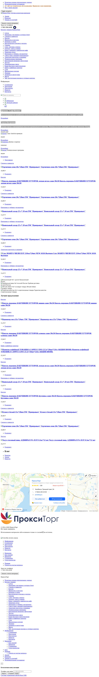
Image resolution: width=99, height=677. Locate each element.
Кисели (7, 38)
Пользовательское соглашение (15, 4)
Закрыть (4, 673)
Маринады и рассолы (12, 40)
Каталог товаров (10, 582)
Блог (6, 650)
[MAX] (14, 27)
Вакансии (8, 556)
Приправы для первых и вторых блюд (17, 35)
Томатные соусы (10, 52)
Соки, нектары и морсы (12, 47)
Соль (6, 69)
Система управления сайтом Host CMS (13, 675)
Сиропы (7, 45)
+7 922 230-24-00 (6, 27)
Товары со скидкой (11, 20)
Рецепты (7, 455)
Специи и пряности (11, 36)
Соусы (7, 33)
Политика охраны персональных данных (18, 2)
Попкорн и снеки (10, 41)
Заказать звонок (10, 23)
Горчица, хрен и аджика (12, 48)
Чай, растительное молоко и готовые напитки (20, 78)
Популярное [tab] (9, 160)
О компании (9, 85)
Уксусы (7, 62)
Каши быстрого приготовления (15, 66)
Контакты (8, 91)
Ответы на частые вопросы (14, 565)
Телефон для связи (7, 671)
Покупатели (9, 88)
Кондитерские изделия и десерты (16, 43)
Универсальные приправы (13, 59)
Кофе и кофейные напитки (13, 68)
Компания (8, 553)
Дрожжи (7, 73)
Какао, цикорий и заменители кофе (16, 50)
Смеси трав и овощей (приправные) (16, 55)
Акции (7, 16)
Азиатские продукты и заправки (15, 57)
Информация (9, 541)
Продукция (8, 86)
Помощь (7, 563)
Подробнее (4, 118)
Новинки (8, 18)
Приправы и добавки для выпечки (16, 54)
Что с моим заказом (11, 7)
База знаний (9, 555)
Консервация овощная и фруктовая (16, 61)
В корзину (8, 174)
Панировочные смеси (12, 64)
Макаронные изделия (12, 71)
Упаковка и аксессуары (12, 74)
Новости (7, 90)
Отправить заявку (13, 673)
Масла (7, 76)
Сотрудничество (10, 560)
